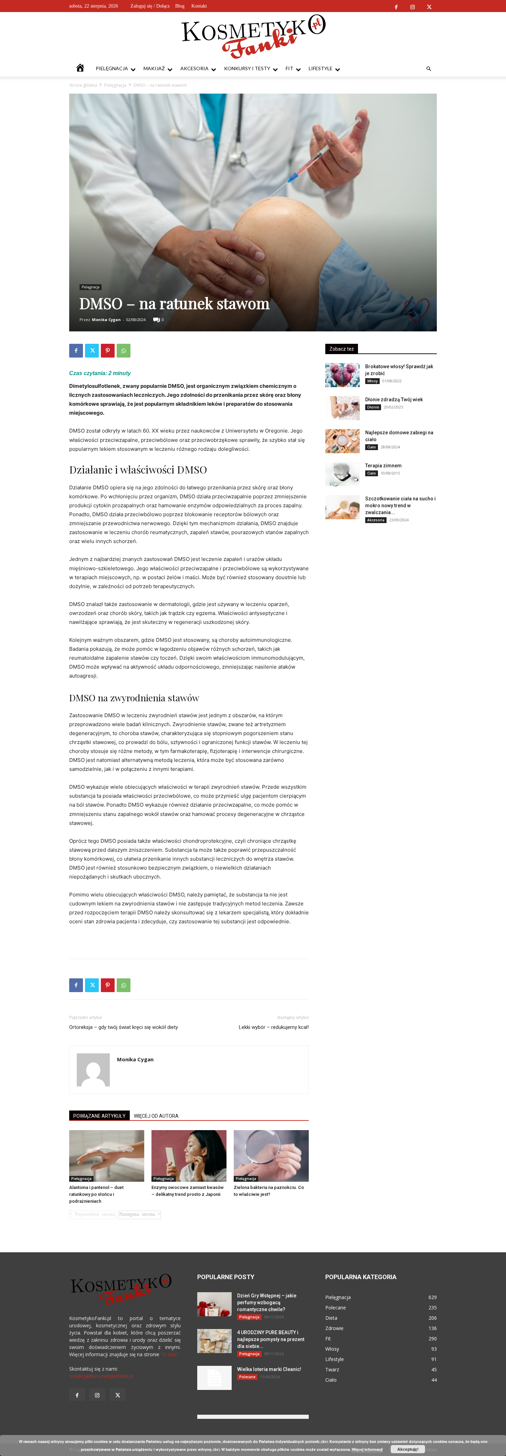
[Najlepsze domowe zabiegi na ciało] (342, 441)
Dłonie (373, 407)
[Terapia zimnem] (342, 474)
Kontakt (199, 6)
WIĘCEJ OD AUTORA (156, 1116)
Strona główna (83, 85)
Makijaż (154, 68)
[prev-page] (92, 1215)
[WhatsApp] (123, 351)
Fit (289, 68)
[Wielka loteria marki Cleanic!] (214, 1378)
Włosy (372, 381)
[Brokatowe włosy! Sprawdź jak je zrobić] (342, 375)
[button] (428, 69)
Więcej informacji (367, 1449)
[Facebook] (396, 6)
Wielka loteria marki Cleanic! (269, 1369)
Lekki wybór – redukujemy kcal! (274, 1027)
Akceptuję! (408, 1449)
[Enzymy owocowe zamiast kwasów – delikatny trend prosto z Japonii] (188, 1156)
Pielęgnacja (112, 68)
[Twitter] (429, 6)
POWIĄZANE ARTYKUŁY (99, 1116)
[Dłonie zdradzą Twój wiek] (342, 408)
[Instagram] (412, 6)
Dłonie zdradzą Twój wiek (394, 399)
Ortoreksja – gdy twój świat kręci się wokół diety (123, 1027)
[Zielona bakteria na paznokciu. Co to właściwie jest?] (271, 1156)
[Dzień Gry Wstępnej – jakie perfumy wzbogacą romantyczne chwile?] (214, 1304)
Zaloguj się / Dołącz (150, 6)
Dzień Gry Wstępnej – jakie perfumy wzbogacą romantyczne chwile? (266, 1302)
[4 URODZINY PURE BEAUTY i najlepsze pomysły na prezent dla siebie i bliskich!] (214, 1341)
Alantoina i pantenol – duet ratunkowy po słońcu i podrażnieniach (96, 1194)
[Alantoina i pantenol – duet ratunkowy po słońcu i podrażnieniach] (106, 1156)
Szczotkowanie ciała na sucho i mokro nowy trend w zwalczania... (400, 505)
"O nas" (169, 1354)
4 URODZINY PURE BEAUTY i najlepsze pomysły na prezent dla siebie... (270, 1339)
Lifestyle (321, 68)
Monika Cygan (106, 319)
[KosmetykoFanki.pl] (253, 36)
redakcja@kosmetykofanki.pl (101, 1376)
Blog (180, 6)
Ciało (371, 447)
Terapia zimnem (383, 465)
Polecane (247, 1376)
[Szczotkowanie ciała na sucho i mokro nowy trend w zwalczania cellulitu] (342, 507)
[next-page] (139, 1215)
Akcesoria (194, 68)
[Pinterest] (108, 351)
